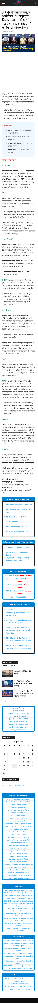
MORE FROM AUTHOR (10, 666)
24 (5, 766)
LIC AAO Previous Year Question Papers (18, 941)
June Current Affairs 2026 (18, 719)
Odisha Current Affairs (18, 854)
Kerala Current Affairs (18, 835)
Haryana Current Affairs (18, 821)
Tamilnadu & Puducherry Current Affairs (18, 864)
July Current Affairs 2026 (18, 716)
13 (19, 758)
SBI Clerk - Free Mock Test (16, 517)
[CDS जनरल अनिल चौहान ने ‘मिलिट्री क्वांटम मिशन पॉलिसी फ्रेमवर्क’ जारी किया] (7, 693)
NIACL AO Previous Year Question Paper (18, 969)
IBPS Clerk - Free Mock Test (16, 527)
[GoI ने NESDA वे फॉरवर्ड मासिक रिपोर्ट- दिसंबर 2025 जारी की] (7, 683)
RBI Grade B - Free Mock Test (17, 531)
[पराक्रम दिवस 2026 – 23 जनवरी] (7, 673)
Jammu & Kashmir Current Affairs (18, 826)
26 (14, 766)
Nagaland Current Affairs (18, 851)
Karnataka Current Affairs (18, 832)
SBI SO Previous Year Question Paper (18, 896)
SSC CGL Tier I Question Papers (18, 989)
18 (9, 762)
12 (14, 758)
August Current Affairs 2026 (18, 713)
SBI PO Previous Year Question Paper (18, 890)
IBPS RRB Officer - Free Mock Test (19, 505)
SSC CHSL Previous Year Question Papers (18, 986)
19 (14, 762)
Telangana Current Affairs (18, 867)
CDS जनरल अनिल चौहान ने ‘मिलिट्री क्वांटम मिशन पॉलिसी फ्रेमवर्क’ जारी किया (23, 693)
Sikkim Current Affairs (18, 862)
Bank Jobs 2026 (18, 575)
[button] (3, 3)
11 (9, 758)
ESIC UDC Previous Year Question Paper (18, 966)
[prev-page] (3, 701)
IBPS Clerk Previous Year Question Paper (18, 901)
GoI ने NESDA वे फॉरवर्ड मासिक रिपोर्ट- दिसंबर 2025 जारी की (23, 683)
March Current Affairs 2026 (18, 727)
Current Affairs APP (18, 708)
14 (24, 758)
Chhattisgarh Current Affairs (18, 810)
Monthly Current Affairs (18, 730)
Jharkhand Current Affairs (18, 829)
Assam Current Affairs (18, 805)
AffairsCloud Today (18, 711)
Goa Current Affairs (18, 815)
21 (24, 762)
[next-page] (6, 701)
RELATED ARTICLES (10, 663)
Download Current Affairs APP (17, 547)
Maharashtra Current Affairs (18, 837)
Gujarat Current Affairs (18, 818)
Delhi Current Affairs (18, 813)
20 (19, 762)
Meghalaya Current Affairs (18, 845)
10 (5, 758)
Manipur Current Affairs (18, 843)
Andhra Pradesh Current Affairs (18, 799)
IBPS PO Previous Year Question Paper (19, 898)
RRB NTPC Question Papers (18, 984)
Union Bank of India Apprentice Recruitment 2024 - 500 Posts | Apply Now (18, 630)
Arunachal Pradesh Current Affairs (18, 802)
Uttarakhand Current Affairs (18, 875)
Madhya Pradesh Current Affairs (18, 840)
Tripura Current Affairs (18, 870)
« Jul (3, 773)
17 (5, 762)
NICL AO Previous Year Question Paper (18, 953)
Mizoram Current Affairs (18, 848)
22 (28, 762)
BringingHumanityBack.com (15, 785)
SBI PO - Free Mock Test (15, 522)
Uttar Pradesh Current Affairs (18, 873)
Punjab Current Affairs (18, 856)
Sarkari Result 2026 (18, 597)
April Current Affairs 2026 (18, 724)
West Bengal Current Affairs (18, 878)
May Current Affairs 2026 (18, 722)
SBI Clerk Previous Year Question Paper (18, 893)
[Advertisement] (19, 73)
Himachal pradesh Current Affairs (18, 824)
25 (9, 766)
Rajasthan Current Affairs (18, 859)
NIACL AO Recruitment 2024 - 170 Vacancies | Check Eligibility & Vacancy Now (19, 612)
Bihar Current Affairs (18, 807)
